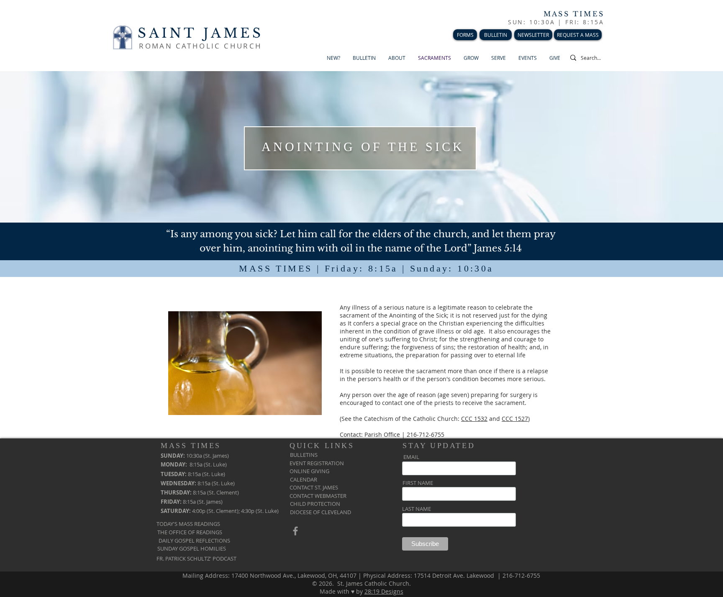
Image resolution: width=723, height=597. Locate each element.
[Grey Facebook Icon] (295, 531)
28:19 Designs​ (383, 591)
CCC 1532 (474, 419)
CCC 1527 (515, 419)
